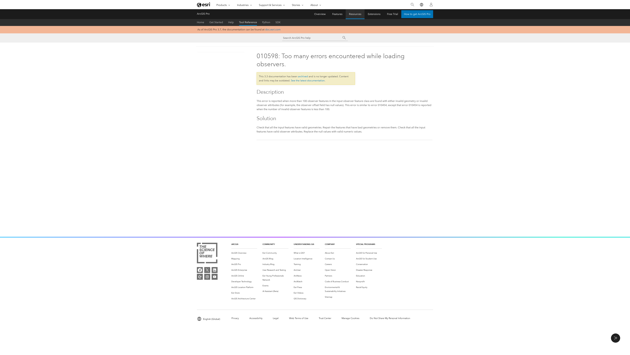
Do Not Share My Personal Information (390, 318)
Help (231, 22)
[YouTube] (215, 277)
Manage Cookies (350, 318)
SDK (278, 22)
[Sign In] (431, 5)
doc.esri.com (273, 29)
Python (266, 22)
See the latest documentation (308, 80)
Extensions (374, 14)
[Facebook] (200, 270)
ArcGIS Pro (203, 13)
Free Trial (392, 14)
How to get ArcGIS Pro (417, 14)
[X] (207, 270)
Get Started (216, 22)
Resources (355, 14)
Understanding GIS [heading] (304, 244)
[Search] (412, 4)
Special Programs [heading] (365, 244)
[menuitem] (244, 253)
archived (303, 76)
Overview (320, 14)
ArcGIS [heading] (234, 244)
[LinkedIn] (215, 270)
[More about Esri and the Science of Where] (207, 254)
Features (337, 14)
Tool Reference (248, 22)
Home (200, 22)
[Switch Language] (421, 4)
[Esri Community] (200, 277)
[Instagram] (207, 277)
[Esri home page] (204, 4)
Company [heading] (330, 244)
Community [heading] (268, 244)
